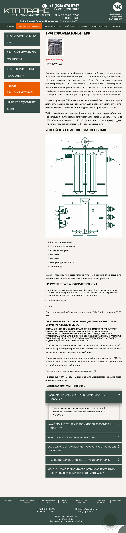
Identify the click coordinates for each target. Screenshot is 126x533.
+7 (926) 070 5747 (64, 6)
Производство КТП (52, 26)
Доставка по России (81, 501)
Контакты (116, 26)
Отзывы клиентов (99, 26)
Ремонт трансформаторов (20, 89)
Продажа (10, 26)
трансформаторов (98, 377)
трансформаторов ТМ (84, 312)
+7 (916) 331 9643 (66, 9)
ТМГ (95, 371)
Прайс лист (70, 26)
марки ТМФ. (72, 334)
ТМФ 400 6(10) (53, 63)
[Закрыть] (122, 513)
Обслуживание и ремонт (29, 26)
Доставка (83, 26)
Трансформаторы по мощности (21, 56)
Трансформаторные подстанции (21, 72)
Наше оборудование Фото (21, 105)
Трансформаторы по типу (21, 39)
